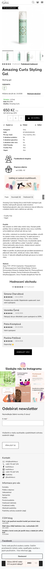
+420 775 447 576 (12, 464)
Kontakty (5, 487)
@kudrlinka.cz (10, 477)
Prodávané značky (8, 505)
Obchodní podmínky (9, 508)
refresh (17, 231)
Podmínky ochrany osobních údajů (14, 511)
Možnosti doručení (34, 94)
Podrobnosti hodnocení (29, 64)
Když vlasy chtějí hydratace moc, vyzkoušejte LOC (20, 526)
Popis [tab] (7, 197)
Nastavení (22, 556)
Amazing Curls (14, 104)
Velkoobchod (6, 492)
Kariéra (4, 498)
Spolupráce (6, 495)
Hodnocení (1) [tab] (28, 197)
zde (29, 550)
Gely (24, 130)
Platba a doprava (8, 490)
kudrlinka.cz (10, 467)
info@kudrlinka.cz (12, 461)
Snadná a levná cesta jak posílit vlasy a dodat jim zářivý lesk (22, 531)
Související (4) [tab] (16, 197)
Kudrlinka (9, 475)
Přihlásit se (10, 445)
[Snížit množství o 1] (10, 118)
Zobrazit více (23, 352)
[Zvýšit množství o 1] (21, 118)
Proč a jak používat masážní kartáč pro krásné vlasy (21, 521)
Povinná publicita (8, 500)
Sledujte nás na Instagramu (23, 368)
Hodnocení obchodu (23, 282)
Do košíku (35, 118)
